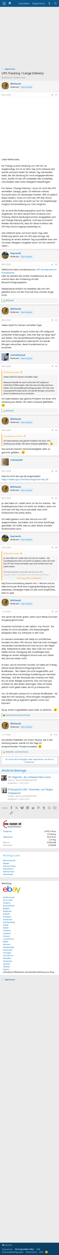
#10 (55, 734)
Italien (6, 927)
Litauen (6, 936)
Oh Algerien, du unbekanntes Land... (30, 777)
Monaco (6, 944)
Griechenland (9, 922)
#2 (56, 264)
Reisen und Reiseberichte (26, 780)
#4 (56, 366)
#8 (56, 547)
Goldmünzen (9, 897)
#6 (56, 471)
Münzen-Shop (9, 866)
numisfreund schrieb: (13, 436)
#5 (56, 430)
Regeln (6, 863)
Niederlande (8, 947)
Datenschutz (8, 871)
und (18, 715)
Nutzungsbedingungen (12, 1252)
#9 (56, 611)
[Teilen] (52, 95)
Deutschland (8, 905)
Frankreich (8, 919)
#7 (56, 498)
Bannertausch (9, 860)
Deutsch (8, 1245)
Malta (5, 941)
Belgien (6, 908)
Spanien (6, 963)
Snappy (11, 796)
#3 (56, 320)
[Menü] (4, 3)
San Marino (8, 955)
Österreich (7, 950)
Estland (6, 913)
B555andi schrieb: (11, 372)
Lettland (7, 933)
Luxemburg (8, 938)
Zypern (6, 969)
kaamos (11, 780)
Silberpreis (7, 837)
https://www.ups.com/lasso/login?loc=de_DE (25, 479)
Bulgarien (7, 911)
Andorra (6, 902)
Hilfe (41, 1252)
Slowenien (7, 961)
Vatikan (6, 966)
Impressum (8, 868)
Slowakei (7, 958)
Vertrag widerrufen (24, 1249)
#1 (56, 95)
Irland (5, 925)
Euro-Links (8, 900)
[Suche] (55, 3)
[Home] (9, 3)
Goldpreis (7, 831)
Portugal (7, 952)
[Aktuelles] (49, 3)
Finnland (7, 916)
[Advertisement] (29, 38)
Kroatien (7, 930)
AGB (38, 1249)
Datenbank (8, 874)
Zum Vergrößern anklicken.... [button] (30, 578)
